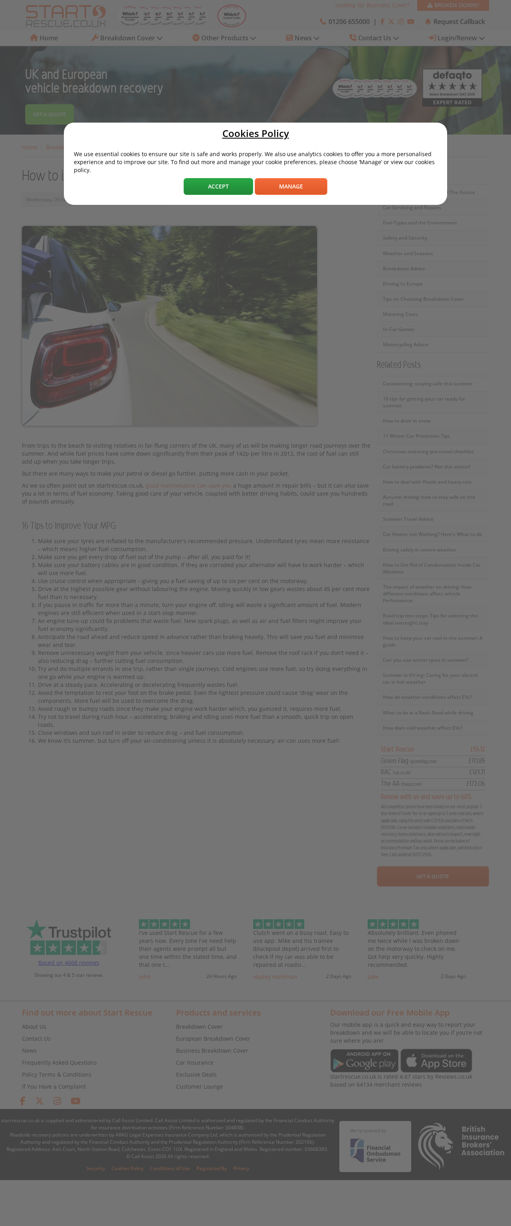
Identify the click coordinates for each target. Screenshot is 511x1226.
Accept (218, 186)
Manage (291, 186)
